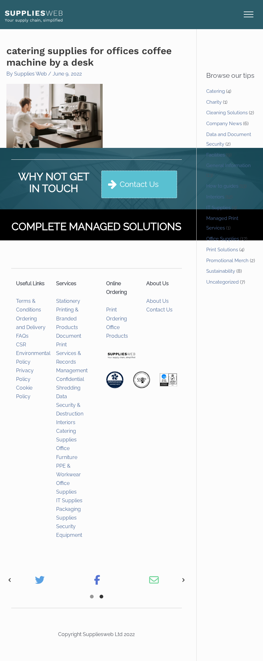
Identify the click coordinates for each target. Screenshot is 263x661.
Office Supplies (222, 239)
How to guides (222, 186)
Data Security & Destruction (69, 405)
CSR (21, 345)
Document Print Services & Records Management (72, 353)
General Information (228, 165)
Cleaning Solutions (227, 113)
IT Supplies (69, 500)
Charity (214, 102)
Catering (215, 91)
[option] (40, 580)
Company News (224, 123)
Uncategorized (222, 282)
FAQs (22, 336)
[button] (9, 580)
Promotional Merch (227, 260)
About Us (157, 301)
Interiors (65, 422)
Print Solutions (222, 250)
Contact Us (159, 310)
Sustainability (220, 271)
